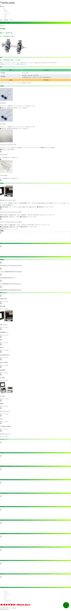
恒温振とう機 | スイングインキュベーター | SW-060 (8, 200)
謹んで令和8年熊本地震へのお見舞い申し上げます (7, 277)
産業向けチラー (2, 347)
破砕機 (1, 339)
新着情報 (5, 10)
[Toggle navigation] (4, 6)
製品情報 (5, 11)
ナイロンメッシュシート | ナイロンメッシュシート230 (8, 144)
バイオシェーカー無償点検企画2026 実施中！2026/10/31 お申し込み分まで (11, 271)
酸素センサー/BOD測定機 (3, 362)
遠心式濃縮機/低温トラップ (4, 332)
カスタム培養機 (2, 377)
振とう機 (1, 418)
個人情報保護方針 (7, 600)
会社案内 (5, 14)
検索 (2, 230)
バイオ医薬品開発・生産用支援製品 (5, 426)
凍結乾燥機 (1, 403)
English (5, 17)
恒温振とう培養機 (2, 306)
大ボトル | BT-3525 (3, 123)
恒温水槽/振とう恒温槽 (3, 298)
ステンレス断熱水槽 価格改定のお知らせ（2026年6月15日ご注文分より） (11, 283)
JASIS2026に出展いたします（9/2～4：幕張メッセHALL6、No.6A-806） (11, 265)
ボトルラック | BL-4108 (3, 175)
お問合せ (5, 16)
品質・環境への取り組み (9, 601)
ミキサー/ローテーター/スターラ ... (5, 411)
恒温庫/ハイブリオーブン (3, 324)
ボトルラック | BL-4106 (3, 154)
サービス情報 (6, 13)
